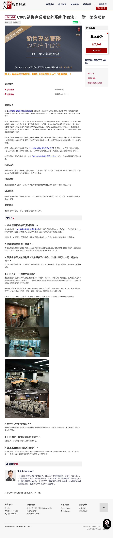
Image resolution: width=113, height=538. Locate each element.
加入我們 (82, 508)
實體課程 (50, 4)
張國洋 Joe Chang (26, 471)
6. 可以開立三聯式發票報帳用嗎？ (21, 437)
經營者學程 (16, 22)
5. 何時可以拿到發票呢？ (17, 423)
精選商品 (87, 4)
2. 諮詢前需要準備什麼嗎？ (18, 244)
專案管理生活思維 (11, 511)
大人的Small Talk (11, 514)
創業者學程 (8, 22)
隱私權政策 (83, 511)
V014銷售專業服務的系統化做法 (41, 148)
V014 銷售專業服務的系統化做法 (20, 111)
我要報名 (97, 51)
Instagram (66, 511)
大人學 (7, 508)
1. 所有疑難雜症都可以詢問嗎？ (20, 225)
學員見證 (103, 4)
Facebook (66, 508)
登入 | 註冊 (101, 8)
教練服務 (75, 4)
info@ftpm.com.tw (33, 514)
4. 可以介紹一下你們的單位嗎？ (20, 274)
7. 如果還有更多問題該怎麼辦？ (20, 447)
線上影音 (62, 4)
